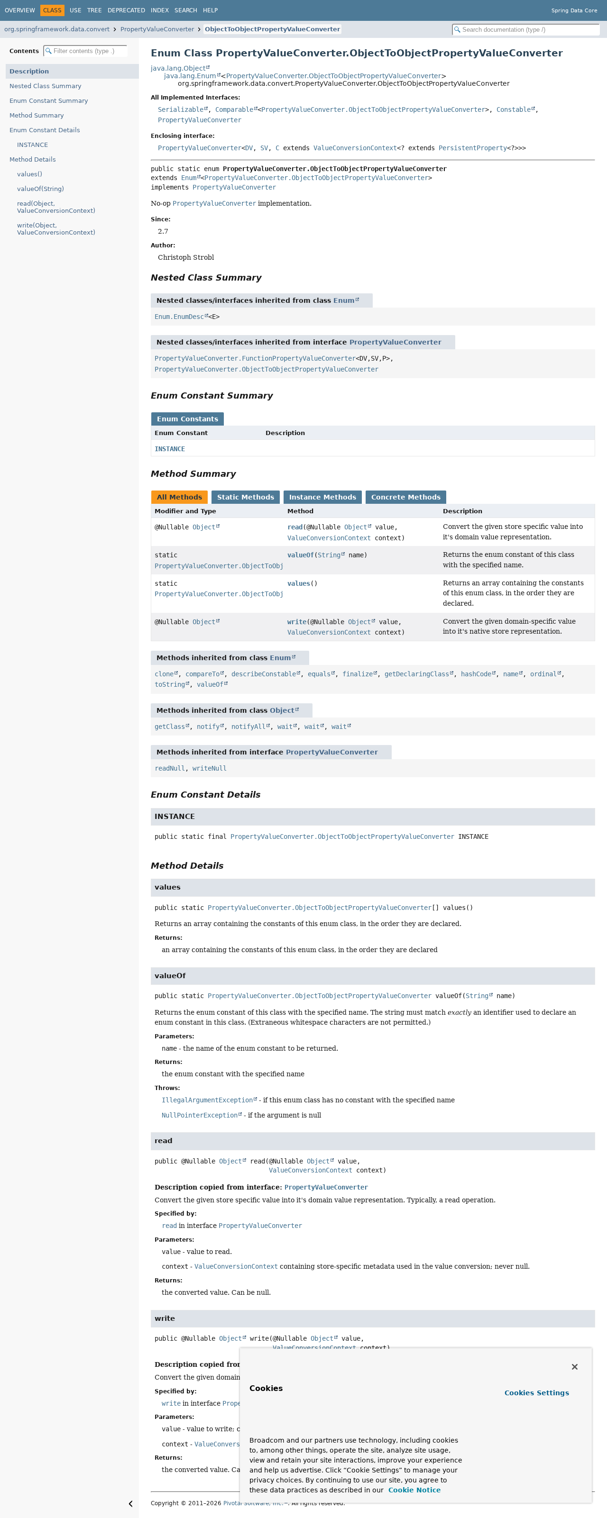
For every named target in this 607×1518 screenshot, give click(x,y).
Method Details (32, 159)
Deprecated (126, 10)
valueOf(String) (40, 188)
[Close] (574, 1366)
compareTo (202, 674)
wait (285, 726)
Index (160, 10)
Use (76, 10)
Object (204, 527)
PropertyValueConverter (157, 29)
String (329, 555)
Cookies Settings (537, 1393)
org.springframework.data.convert (57, 29)
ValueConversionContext (355, 148)
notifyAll (248, 726)
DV (249, 148)
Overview (20, 10)
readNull (170, 768)
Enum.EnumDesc (179, 316)
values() (29, 174)
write (296, 622)
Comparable (234, 109)
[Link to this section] (268, 277)
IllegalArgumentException (207, 1100)
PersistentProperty (473, 148)
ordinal (543, 674)
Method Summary (36, 115)
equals (319, 674)
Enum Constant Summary (48, 100)
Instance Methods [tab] (322, 497)
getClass (170, 726)
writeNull (210, 768)
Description (29, 71)
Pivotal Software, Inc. (253, 1503)
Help (210, 10)
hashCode (476, 674)
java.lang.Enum (190, 76)
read (295, 527)
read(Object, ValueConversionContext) (56, 207)
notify (208, 726)
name (510, 674)
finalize (357, 674)
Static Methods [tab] (245, 497)
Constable (514, 109)
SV (264, 148)
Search (186, 10)
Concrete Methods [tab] (406, 497)
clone (164, 674)
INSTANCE (32, 144)
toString (170, 684)
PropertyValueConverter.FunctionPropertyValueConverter (255, 358)
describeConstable (263, 674)
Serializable (180, 109)
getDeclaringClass (417, 674)
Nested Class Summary (45, 86)
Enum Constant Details (44, 130)
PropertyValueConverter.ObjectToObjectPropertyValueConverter (333, 76)
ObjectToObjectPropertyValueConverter (272, 29)
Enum (188, 178)
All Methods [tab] (179, 497)
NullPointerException (200, 1115)
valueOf (300, 555)
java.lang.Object (178, 68)
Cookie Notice (413, 1490)
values (298, 583)
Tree (94, 10)
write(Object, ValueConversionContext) (56, 229)
